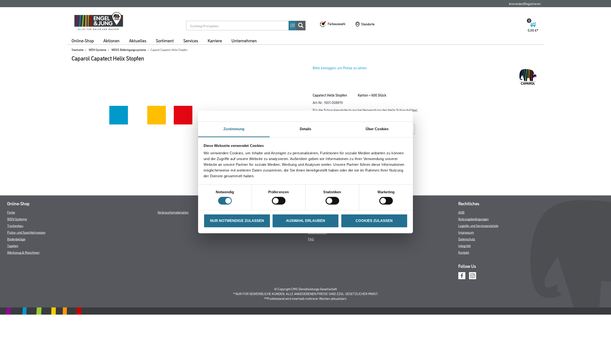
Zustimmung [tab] (234, 129)
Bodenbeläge (16, 238)
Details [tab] (305, 129)
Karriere (215, 40)
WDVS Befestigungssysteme (128, 50)
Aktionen (111, 40)
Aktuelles (137, 40)
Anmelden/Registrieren (525, 3)
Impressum (466, 232)
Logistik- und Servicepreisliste (478, 225)
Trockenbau (15, 225)
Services (190, 40)
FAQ (311, 238)
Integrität (464, 245)
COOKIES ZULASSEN (374, 221)
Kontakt (463, 252)
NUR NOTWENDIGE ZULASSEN (237, 221)
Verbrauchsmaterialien (173, 212)
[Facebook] (461, 275)
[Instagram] (472, 275)
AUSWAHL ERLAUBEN (305, 221)
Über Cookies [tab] (377, 129)
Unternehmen (244, 40)
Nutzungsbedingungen (473, 218)
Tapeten (12, 245)
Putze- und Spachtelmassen (26, 232)
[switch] (279, 201)
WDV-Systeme (97, 50)
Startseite (78, 50)
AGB (461, 212)
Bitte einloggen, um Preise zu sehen (340, 67)
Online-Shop (83, 40)
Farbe (11, 212)
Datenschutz (466, 238)
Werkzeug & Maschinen (23, 252)
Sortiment (165, 40)
